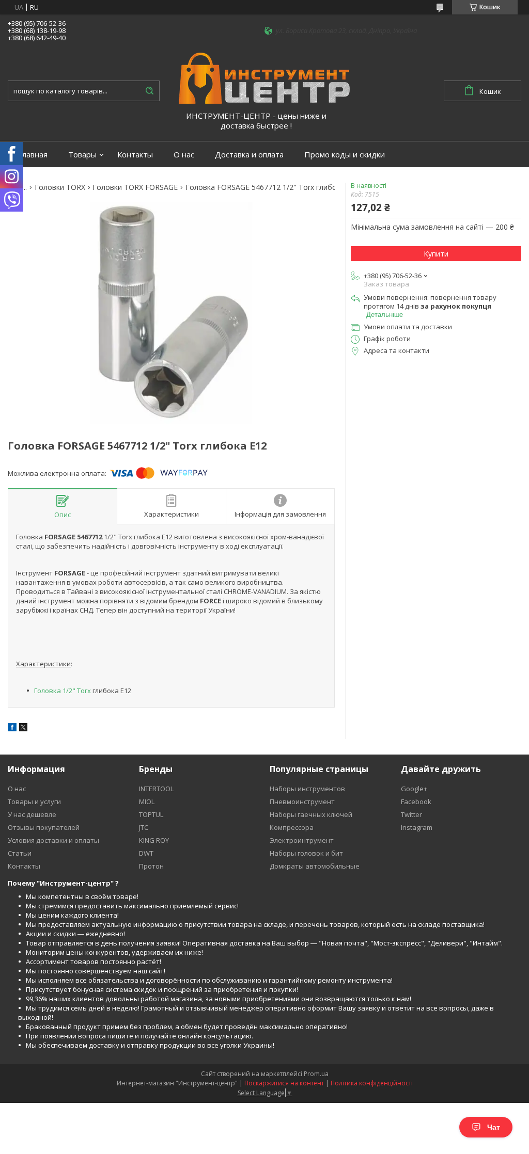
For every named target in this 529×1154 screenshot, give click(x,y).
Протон (151, 866)
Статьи (20, 853)
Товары (82, 154)
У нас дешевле (32, 814)
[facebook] (12, 728)
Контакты (135, 154)
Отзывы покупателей (44, 827)
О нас (184, 154)
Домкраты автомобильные (315, 866)
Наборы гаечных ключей (311, 814)
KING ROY (154, 840)
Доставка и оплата (249, 154)
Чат (493, 1127)
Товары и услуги (34, 801)
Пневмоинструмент (302, 801)
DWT (146, 853)
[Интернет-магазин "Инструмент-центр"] (264, 77)
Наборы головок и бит (306, 853)
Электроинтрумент (302, 840)
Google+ (414, 788)
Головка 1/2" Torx (62, 690)
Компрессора (292, 827)
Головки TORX (60, 187)
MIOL (146, 801)
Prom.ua (316, 1073)
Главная (33, 154)
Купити (436, 254)
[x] (23, 728)
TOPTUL (151, 814)
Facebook (416, 801)
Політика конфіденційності (372, 1083)
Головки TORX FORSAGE (135, 187)
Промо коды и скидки (344, 154)
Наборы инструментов (307, 788)
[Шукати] (149, 91)
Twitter (411, 814)
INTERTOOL (156, 788)
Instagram (416, 827)
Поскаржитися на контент (284, 1083)
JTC (143, 827)
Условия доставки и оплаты (53, 840)
